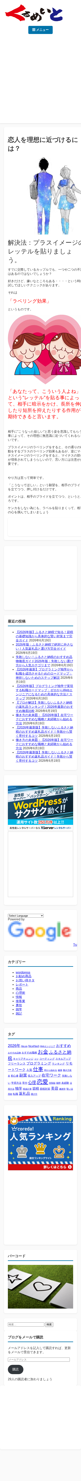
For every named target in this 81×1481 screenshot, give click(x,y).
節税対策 (45, 1088)
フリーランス (17, 1063)
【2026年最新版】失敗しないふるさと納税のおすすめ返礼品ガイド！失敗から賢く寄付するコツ (44, 731)
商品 (19, 988)
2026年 (14, 1045)
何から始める (50, 1070)
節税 (35, 1088)
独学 (18, 1088)
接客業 (20, 1001)
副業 (23, 1075)
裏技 (19, 1005)
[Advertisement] (40, 76)
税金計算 (27, 1089)
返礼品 (24, 1093)
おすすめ (63, 1046)
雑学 (19, 1009)
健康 (60, 1070)
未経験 (65, 1082)
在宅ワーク (51, 1075)
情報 (19, 997)
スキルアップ (63, 1058)
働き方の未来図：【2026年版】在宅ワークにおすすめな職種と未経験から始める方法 (44, 719)
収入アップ (34, 1075)
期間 (58, 1083)
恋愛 (42, 1081)
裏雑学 (62, 1089)
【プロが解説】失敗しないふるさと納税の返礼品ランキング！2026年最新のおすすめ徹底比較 (44, 707)
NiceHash (33, 1046)
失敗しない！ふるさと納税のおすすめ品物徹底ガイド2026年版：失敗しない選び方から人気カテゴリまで (44, 661)
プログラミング (38, 1063)
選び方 (34, 1094)
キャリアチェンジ (23, 1058)
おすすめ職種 (29, 1052)
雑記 (19, 1013)
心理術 (20, 992)
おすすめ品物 (14, 1053)
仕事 (38, 1069)
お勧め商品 (23, 976)
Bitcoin (24, 1046)
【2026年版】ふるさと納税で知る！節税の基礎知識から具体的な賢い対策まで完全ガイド (44, 636)
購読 (15, 1369)
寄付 (24, 1082)
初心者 (14, 1075)
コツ (36, 1059)
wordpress (23, 972)
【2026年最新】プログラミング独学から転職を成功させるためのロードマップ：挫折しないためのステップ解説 (44, 673)
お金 (43, 1051)
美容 (54, 1088)
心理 (32, 1082)
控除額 (52, 1083)
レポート (22, 984)
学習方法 (16, 1082)
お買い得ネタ (25, 980)
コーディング (47, 1058)
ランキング (58, 1063)
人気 (29, 1069)
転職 (15, 1093)
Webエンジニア (47, 1046)
